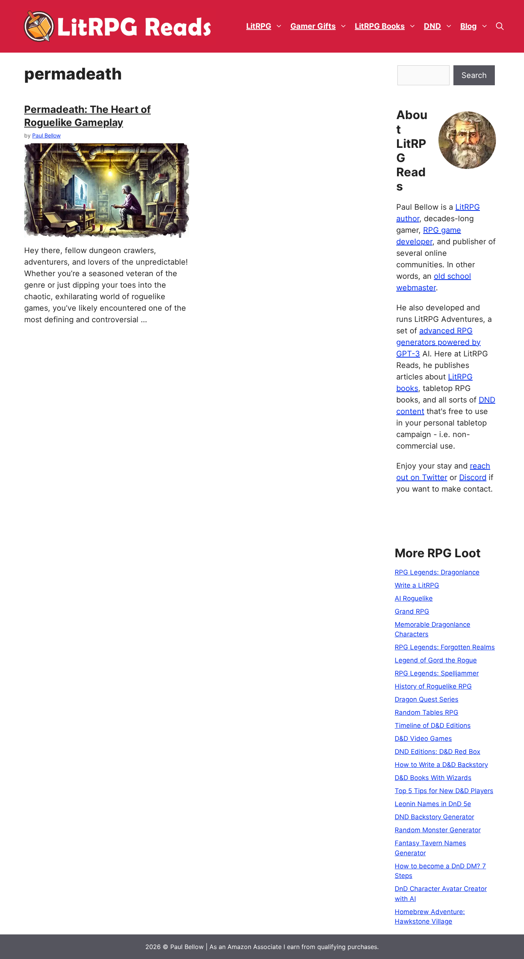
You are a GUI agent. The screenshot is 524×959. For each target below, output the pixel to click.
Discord (472, 477)
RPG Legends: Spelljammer (437, 673)
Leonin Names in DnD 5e (433, 804)
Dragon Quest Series (426, 699)
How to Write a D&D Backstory (441, 765)
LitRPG (258, 26)
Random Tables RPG (426, 712)
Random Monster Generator (438, 830)
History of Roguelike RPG (433, 686)
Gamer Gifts (313, 26)
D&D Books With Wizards (433, 778)
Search (474, 75)
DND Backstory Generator (434, 817)
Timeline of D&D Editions (433, 725)
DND (432, 26)
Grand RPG (412, 611)
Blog (468, 26)
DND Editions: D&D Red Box (437, 751)
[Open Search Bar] (500, 26)
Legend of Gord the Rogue (436, 660)
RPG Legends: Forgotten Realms (445, 647)
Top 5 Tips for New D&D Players (444, 791)
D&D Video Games (423, 738)
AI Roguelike (414, 598)
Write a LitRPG (417, 585)
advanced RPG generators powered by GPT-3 (438, 342)
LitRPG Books (380, 26)
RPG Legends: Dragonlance (437, 572)
